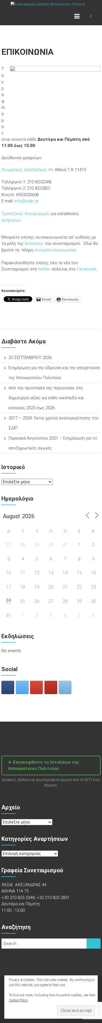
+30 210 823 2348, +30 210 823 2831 (35, 897)
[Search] (94, 943)
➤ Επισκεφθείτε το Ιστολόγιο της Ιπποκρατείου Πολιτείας (43, 765)
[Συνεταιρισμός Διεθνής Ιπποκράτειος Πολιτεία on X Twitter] (22, 687)
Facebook (86, 269)
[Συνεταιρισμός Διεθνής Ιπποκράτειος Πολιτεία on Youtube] (50, 687)
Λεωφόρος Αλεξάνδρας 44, (27, 169)
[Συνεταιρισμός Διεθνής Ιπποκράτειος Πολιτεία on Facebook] (7, 687)
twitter (44, 269)
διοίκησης (35, 243)
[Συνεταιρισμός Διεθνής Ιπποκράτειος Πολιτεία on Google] (36, 687)
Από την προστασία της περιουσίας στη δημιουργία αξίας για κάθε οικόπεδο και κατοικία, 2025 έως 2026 (46, 397)
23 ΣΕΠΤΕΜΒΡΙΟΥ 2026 (30, 357)
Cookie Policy (18, 1000)
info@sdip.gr (26, 200)
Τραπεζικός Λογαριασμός (25, 213)
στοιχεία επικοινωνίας (55, 250)
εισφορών (11, 220)
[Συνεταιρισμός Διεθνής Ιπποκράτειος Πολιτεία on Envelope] (65, 687)
